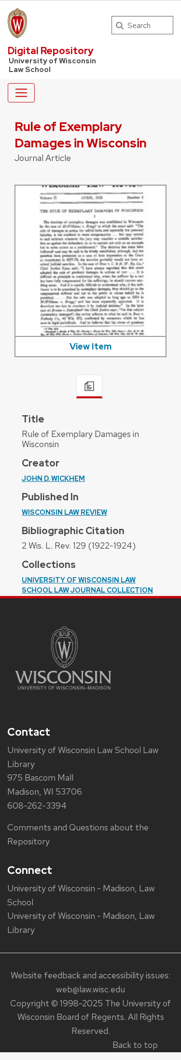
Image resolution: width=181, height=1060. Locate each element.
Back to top (135, 1044)
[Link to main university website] (63, 691)
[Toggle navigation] (21, 92)
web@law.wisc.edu (90, 989)
